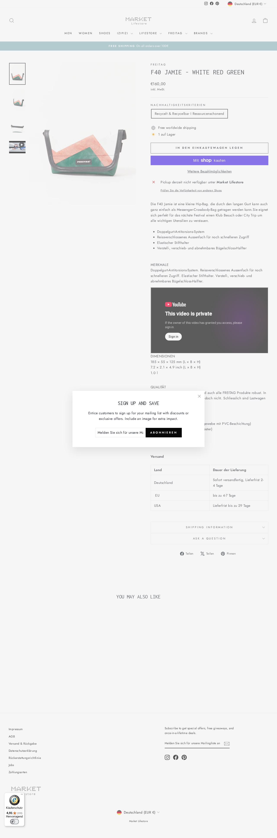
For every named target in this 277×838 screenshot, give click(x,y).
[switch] (14, 821)
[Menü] (21, 795)
